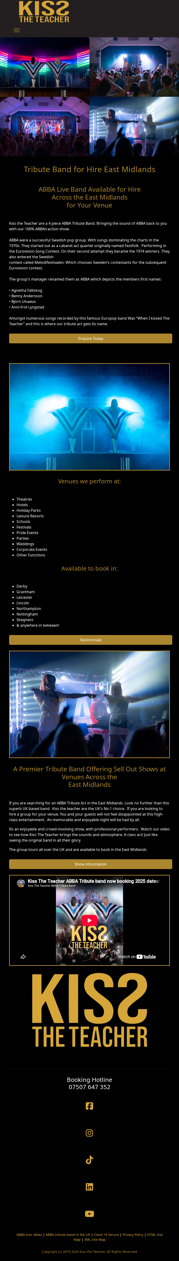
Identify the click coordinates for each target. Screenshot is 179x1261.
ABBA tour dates (29, 1234)
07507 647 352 (89, 1087)
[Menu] (17, 30)
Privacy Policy (133, 1234)
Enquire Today (90, 338)
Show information (91, 864)
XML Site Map (95, 1239)
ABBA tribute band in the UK (68, 1234)
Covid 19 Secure (106, 1234)
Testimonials (91, 639)
